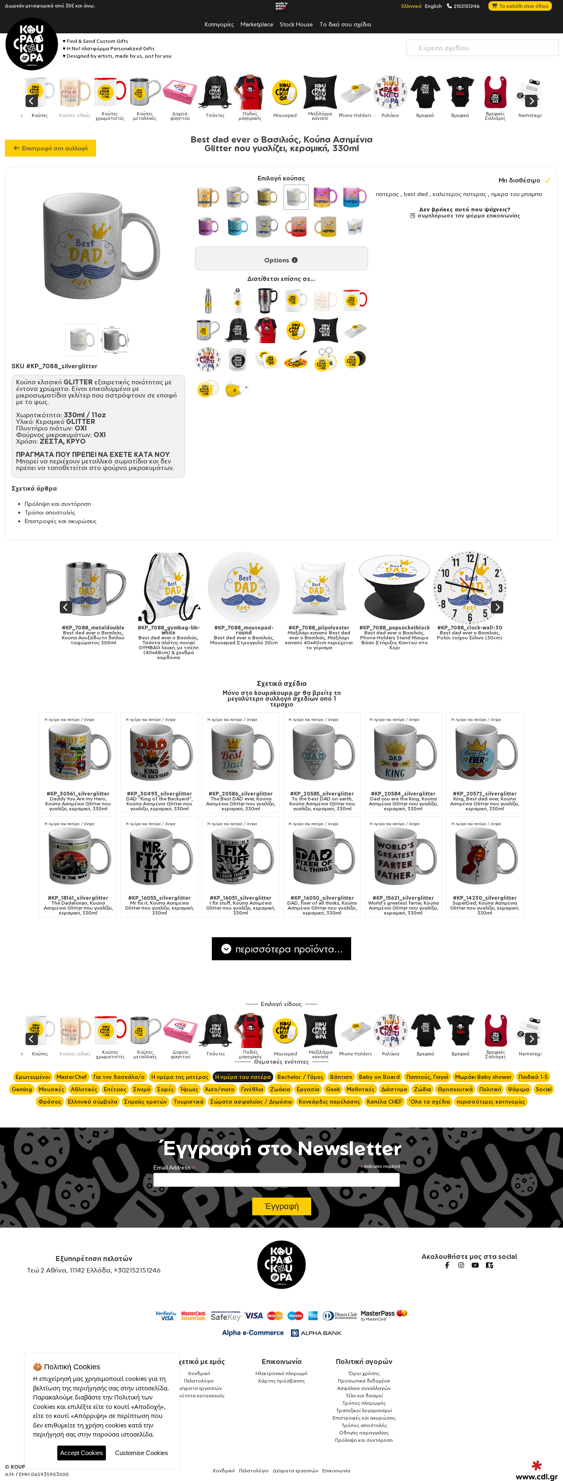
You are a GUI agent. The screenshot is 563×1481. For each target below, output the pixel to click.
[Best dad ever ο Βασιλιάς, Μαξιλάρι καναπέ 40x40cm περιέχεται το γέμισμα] (183, 587)
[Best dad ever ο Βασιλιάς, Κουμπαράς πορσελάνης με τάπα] (409, 587)
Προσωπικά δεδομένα (364, 1381)
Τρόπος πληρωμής (364, 1403)
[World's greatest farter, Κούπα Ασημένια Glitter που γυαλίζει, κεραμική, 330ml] (403, 856)
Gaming (22, 1089)
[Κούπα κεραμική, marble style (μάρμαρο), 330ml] (266, 226)
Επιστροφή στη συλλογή (54, 148)
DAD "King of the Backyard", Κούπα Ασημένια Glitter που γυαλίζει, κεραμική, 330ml (159, 801)
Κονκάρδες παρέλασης (329, 1101)
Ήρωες (189, 1089)
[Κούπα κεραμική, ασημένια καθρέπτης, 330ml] (237, 197)
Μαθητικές (361, 1089)
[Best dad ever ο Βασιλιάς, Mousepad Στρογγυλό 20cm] (108, 587)
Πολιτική (490, 1089)
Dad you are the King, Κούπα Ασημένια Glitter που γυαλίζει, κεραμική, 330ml (403, 801)
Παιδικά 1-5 (533, 1077)
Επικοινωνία (282, 1361)
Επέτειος (115, 1089)
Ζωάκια (280, 1089)
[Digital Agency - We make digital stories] (537, 1470)
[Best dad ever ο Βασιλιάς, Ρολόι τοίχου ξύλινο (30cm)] (334, 587)
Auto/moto (220, 1089)
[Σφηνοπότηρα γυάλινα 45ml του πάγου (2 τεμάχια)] (355, 226)
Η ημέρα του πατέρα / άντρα (69, 719)
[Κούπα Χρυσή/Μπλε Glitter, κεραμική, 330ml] (355, 197)
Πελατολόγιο (199, 1381)
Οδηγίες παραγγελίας (364, 1433)
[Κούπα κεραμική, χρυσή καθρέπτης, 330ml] (208, 197)
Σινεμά (141, 1089)
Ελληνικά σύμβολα (92, 1101)
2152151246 (466, 5)
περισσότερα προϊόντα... (287, 949)
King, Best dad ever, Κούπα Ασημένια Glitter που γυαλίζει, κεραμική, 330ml (484, 801)
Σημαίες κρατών (145, 1101)
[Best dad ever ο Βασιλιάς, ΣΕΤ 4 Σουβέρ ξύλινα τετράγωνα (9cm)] (485, 587)
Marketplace (257, 24)
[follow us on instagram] (461, 1265)
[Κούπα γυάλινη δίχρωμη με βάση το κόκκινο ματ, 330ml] (296, 226)
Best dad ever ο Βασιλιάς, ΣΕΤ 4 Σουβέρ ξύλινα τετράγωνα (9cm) (484, 635)
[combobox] (482, 48)
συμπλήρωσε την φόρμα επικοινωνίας (468, 215)
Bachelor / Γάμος (300, 1077)
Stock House (296, 24)
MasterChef (71, 1077)
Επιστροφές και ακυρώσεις (61, 520)
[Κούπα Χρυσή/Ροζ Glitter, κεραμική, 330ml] (325, 197)
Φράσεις (49, 1101)
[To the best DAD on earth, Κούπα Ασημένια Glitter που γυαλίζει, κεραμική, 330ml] (322, 752)
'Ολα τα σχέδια (429, 1101)
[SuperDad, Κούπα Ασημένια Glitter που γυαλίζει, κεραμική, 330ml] (484, 856)
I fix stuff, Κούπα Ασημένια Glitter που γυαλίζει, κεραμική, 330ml (240, 905)
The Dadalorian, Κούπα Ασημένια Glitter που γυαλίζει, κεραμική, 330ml (78, 905)
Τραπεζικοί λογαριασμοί (364, 1410)
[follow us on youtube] (475, 1265)
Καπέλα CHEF (384, 1101)
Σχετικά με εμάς (199, 1361)
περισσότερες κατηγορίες (491, 1101)
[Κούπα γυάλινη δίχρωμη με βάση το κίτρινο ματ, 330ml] (325, 226)
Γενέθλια (252, 1089)
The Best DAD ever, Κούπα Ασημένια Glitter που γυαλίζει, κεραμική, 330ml (240, 801)
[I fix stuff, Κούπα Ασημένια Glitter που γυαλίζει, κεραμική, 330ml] (240, 856)
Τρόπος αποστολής (364, 1425)
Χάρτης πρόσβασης (281, 1381)
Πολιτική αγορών (364, 1361)
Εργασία (308, 1089)
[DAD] (159, 752)
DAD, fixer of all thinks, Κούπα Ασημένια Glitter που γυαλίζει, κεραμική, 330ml (322, 905)
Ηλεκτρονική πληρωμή (281, 1373)
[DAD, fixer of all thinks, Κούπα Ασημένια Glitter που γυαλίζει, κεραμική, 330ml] (322, 856)
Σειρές (165, 1089)
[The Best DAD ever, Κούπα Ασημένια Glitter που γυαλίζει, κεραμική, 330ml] (240, 752)
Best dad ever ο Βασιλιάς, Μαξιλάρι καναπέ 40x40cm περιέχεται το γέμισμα (183, 637)
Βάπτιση (341, 1077)
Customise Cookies (141, 1452)
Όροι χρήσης (364, 1373)
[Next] (531, 101)
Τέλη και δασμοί (364, 1395)
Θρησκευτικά (455, 1089)
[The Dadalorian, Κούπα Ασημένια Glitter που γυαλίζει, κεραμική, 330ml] (78, 856)
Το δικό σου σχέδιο (345, 24)
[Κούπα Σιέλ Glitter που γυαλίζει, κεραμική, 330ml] (237, 226)
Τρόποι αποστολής (50, 512)
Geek (333, 1089)
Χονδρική (199, 1373)
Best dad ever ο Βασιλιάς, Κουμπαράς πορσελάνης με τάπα (409, 635)
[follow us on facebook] (447, 1265)
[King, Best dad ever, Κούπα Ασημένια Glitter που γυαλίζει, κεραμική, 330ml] (484, 752)
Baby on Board (379, 1077)
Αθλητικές (84, 1089)
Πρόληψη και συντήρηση (58, 503)
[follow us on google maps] (489, 1265)
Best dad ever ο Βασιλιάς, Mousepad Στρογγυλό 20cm (108, 635)
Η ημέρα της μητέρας (180, 1077)
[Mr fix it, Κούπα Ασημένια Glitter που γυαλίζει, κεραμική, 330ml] (159, 856)
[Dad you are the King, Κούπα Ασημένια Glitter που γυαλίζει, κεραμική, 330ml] (403, 752)
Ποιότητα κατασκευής (199, 1395)
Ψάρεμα (518, 1089)
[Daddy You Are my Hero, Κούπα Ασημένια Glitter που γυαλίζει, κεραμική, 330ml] (78, 752)
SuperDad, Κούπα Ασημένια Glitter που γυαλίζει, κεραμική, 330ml (484, 905)
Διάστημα (394, 1089)
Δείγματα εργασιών (199, 1388)
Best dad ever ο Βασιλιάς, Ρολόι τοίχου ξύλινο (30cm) (334, 632)
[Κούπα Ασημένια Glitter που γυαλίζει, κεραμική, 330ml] (296, 197)
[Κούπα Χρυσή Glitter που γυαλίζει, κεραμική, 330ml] (266, 197)
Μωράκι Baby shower (483, 1077)
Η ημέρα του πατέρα (243, 1077)
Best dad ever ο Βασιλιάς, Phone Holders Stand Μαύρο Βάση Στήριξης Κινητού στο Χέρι (258, 637)
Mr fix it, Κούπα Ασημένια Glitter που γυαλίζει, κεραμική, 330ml (159, 905)
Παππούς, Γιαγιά (427, 1077)
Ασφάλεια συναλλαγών (364, 1388)
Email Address (174, 1168)
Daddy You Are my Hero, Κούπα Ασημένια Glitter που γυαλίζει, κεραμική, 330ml (78, 801)
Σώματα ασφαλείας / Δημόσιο (251, 1101)
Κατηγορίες (219, 24)
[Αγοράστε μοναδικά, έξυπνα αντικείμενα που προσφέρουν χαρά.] (32, 44)
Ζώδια (422, 1089)
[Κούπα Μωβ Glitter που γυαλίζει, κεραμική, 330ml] (208, 226)
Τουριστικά (189, 1101)
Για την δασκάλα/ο (119, 1077)
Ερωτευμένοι (33, 1077)
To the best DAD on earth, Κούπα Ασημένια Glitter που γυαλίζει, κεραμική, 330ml (322, 801)
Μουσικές (51, 1089)
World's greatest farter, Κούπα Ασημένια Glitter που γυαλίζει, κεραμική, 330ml (403, 905)
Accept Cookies (81, 1452)
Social (543, 1089)
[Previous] (32, 101)
